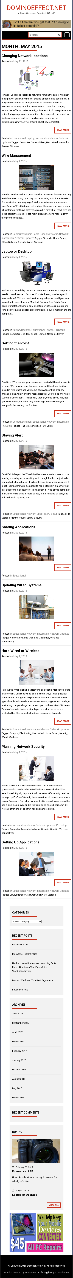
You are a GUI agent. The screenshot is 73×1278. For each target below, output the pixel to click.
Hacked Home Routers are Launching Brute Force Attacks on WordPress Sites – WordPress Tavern (34, 967)
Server (60, 334)
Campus (14, 733)
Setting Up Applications (21, 842)
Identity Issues (18, 517)
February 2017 (19, 1051)
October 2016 (19, 1069)
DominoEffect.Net (36, 7)
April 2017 (17, 1032)
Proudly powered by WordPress (20, 1272)
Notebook (35, 426)
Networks (64, 142)
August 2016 (18, 1079)
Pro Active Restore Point (24, 954)
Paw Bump (47, 426)
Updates (33, 637)
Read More (63, 130)
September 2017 (20, 1023)
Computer (25, 142)
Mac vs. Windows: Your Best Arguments (32, 980)
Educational (19, 138)
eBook (34, 334)
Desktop (25, 330)
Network (36, 829)
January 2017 (19, 1060)
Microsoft (21, 894)
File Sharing (25, 733)
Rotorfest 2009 (19, 944)
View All (54, 1205)
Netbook (51, 334)
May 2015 (17, 1088)
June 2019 (17, 1013)
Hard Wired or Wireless (21, 651)
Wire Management (16, 155)
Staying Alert (12, 435)
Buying (16, 330)
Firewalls (47, 238)
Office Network (9, 242)
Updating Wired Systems (22, 585)
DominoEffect (38, 142)
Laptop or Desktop (17, 251)
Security (22, 242)
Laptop (31, 138)
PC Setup (60, 330)
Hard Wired (52, 142)
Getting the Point (15, 343)
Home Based (59, 238)
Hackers (25, 426)
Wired (30, 242)
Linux (12, 894)
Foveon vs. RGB (20, 989)
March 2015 (18, 1097)
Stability (54, 829)
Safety (30, 517)
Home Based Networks (45, 234)
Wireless (14, 146)
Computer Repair (22, 234)
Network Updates (24, 238)
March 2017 (18, 1041)
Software (42, 894)
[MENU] (67, 34)
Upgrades (44, 637)
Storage (52, 894)
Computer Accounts (20, 829)
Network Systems (19, 637)
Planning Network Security (23, 746)
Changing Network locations (25, 56)
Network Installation (47, 138)
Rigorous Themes (60, 1272)
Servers (5, 146)
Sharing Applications (18, 527)
